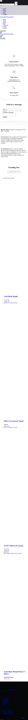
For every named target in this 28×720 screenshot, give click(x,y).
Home (4, 19)
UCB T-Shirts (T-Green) (13, 546)
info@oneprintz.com (12, 689)
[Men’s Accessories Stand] (15, 302)
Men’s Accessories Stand (13, 421)
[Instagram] (5, 716)
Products (5, 698)
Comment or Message (8, 112)
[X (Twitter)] (3, 716)
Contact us (5, 25)
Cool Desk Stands (11, 296)
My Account (6, 700)
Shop (4, 21)
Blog (4, 23)
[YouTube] (6, 716)
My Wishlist (6, 701)
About (4, 22)
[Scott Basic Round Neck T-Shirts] (15, 553)
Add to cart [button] (6, 301)
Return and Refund (8, 712)
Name (5, 109)
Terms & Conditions (8, 713)
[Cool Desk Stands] (15, 178)
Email (5, 111)
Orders (4, 704)
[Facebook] (1, 716)
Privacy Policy (6, 710)
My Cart (5, 703)
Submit (5, 117)
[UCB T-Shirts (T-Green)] (15, 427)
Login (1, 35)
